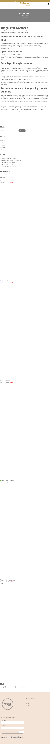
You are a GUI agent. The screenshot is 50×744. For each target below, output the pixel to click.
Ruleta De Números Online (6, 158)
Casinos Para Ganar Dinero (6, 166)
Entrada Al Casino (4, 164)
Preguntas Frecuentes (30, 698)
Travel (2, 149)
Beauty (2, 140)
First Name (3, 720)
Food (2, 145)
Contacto (28, 705)
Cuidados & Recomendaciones (32, 701)
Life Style (3, 147)
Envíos (27, 703)
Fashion (2, 142)
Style (24, 687)
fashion (7, 687)
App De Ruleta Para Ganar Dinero (8, 160)
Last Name (3, 725)
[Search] (45, 4)
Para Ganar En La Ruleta (6, 162)
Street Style (18, 687)
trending (34, 687)
